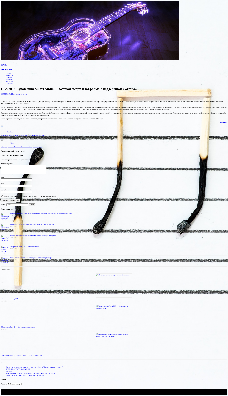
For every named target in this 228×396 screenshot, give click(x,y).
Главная (8, 73)
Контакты (9, 84)
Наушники (9, 75)
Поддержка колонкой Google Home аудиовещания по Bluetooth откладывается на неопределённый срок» (41, 213)
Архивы (4, 384)
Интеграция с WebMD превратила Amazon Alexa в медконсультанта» (21, 355)
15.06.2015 (5, 94)
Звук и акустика (21, 94)
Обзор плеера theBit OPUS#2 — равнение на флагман (25, 375)
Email (3, 184)
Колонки (9, 77)
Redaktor (12, 94)
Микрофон (9, 79)
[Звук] (90, 60)
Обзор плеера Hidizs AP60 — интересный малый (24, 247)
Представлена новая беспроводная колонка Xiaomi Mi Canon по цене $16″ (32, 224)
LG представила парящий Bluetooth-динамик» (14, 299)
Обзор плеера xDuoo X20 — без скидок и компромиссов (18, 327)
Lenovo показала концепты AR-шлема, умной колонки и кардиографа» (31, 258)
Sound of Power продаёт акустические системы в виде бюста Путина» (30, 373)
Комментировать (7, 164)
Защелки (9, 371)
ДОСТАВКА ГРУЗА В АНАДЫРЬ (18, 369)
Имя (2, 177)
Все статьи (9, 82)
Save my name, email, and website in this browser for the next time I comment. (30, 196)
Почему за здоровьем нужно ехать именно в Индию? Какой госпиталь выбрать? (34, 367)
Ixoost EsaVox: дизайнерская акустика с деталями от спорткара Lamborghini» (33, 235)
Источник (223, 123)
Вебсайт (4, 190)
